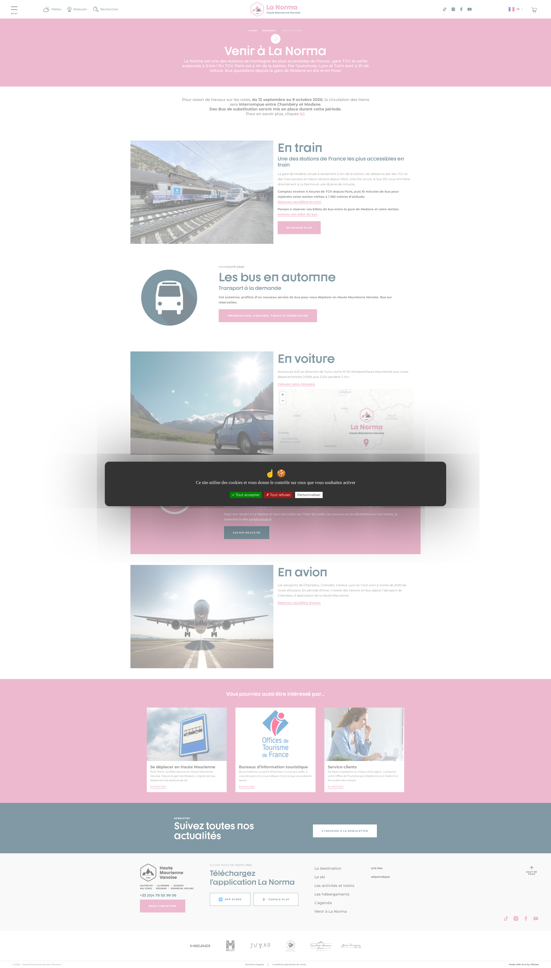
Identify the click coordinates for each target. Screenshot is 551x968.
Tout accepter (247, 495)
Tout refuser (280, 495)
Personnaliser (308, 495)
